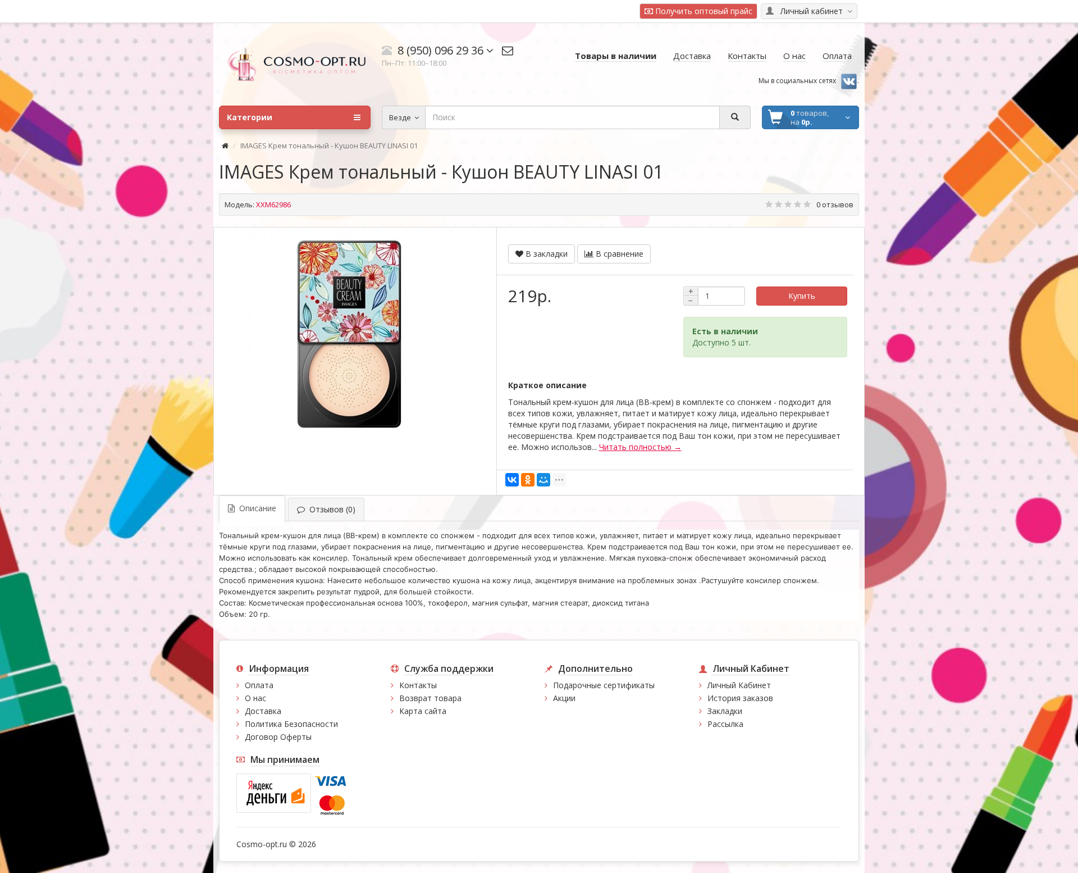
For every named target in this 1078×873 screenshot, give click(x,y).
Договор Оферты (278, 736)
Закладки (724, 711)
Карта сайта (422, 711)
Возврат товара (430, 698)
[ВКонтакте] (512, 479)
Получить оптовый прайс (702, 11)
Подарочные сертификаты (604, 685)
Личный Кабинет (739, 685)
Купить (801, 295)
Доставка (263, 711)
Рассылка (725, 724)
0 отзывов (834, 204)
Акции (564, 698)
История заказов (740, 698)
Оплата (259, 685)
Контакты (418, 685)
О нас (255, 698)
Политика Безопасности (291, 724)
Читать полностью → (640, 447)
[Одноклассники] (528, 479)
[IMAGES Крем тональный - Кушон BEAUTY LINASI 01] (349, 334)
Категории (249, 117)
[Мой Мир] (543, 479)
